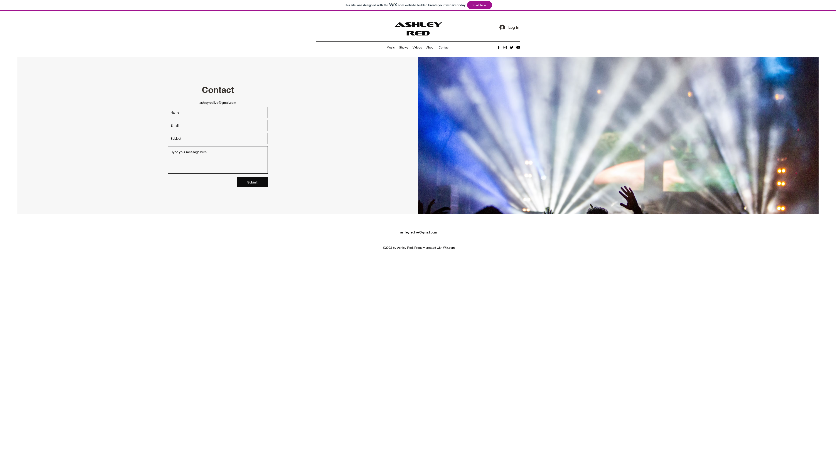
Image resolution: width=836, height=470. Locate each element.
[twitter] (511, 47)
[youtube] (518, 47)
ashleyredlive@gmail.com (217, 102)
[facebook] (498, 47)
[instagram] (505, 47)
